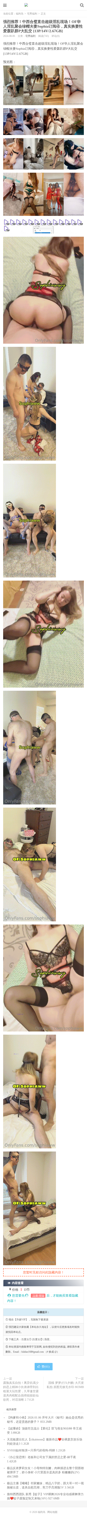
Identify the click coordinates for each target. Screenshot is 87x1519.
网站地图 (52, 1512)
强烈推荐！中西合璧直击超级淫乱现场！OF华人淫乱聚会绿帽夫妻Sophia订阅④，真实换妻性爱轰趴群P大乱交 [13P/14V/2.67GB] (43, 26)
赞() (46, 1366)
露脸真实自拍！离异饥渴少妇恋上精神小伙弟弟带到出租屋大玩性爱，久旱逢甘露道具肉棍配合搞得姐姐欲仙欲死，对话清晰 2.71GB (21, 1391)
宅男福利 (32, 13)
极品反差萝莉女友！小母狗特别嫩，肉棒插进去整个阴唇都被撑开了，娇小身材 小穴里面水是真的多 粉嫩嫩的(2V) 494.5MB (45, 1472)
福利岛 (43, 5)
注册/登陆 (38, 1295)
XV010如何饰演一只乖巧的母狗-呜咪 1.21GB (36, 1450)
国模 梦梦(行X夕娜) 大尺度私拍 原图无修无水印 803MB (65, 1385)
